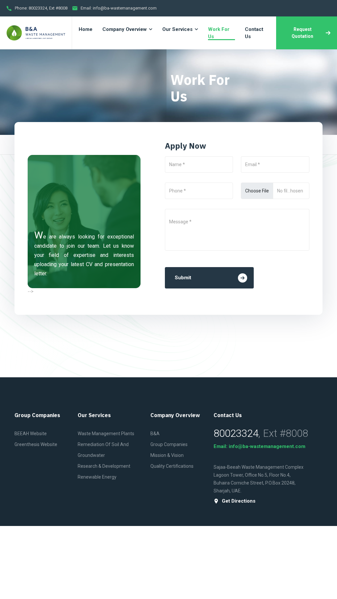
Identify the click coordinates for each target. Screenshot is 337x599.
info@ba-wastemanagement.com (125, 8)
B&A (155, 433)
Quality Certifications (172, 466)
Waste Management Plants (106, 433)
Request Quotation (302, 33)
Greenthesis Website (35, 444)
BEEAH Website (30, 433)
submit (183, 278)
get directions (238, 501)
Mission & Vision (167, 455)
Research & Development (104, 466)
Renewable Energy (97, 477)
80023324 (38, 8)
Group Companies (169, 444)
